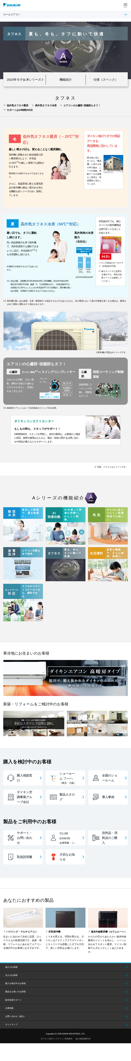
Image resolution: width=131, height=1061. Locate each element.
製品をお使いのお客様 (15, 991)
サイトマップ (11, 1024)
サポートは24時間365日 (20, 110)
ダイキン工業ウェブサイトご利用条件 (56, 1039)
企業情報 (9, 1008)
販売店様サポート (13, 1000)
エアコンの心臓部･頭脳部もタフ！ (81, 105)
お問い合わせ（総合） (15, 1016)
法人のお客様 (11, 975)
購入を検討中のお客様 (15, 983)
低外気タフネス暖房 (17, 105)
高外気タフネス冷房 (46, 105)
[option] (65, 50)
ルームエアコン (11, 14)
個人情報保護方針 (83, 1039)
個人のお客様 (11, 967)
